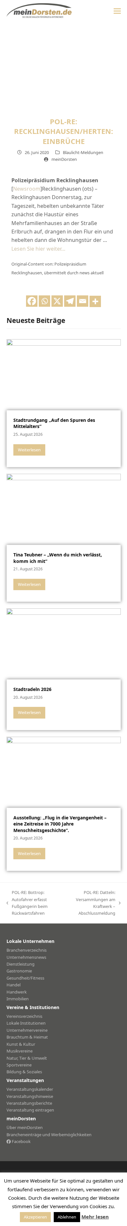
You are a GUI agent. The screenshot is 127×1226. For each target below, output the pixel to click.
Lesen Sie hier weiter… (38, 248)
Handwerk (17, 992)
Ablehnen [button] (67, 1217)
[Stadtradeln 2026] (64, 643)
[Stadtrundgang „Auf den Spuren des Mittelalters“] (64, 374)
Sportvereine (19, 1065)
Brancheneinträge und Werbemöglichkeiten (49, 1134)
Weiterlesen (29, 450)
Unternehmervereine (27, 1030)
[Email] (82, 301)
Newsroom (26, 188)
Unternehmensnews (26, 957)
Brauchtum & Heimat (27, 1037)
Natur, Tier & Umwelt (27, 1058)
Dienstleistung (21, 964)
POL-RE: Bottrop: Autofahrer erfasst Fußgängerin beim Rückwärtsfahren (27, 902)
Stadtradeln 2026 (32, 689)
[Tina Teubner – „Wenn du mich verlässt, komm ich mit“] (64, 509)
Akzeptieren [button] (35, 1217)
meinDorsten (64, 159)
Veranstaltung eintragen (30, 1110)
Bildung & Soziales (24, 1072)
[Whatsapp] (44, 301)
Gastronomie (19, 971)
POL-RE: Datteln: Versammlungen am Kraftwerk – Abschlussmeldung (92, 902)
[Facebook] (31, 301)
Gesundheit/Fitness (25, 978)
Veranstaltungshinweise (30, 1096)
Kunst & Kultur (21, 1044)
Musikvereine (20, 1051)
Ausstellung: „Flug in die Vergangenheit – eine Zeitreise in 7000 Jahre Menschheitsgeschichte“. (59, 824)
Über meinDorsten (25, 1127)
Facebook (21, 1141)
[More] (95, 301)
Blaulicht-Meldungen (83, 152)
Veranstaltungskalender (30, 1089)
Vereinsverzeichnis (24, 1016)
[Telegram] (70, 301)
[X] (57, 301)
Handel (14, 985)
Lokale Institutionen (26, 1023)
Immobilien (18, 999)
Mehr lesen (95, 1216)
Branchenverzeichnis (27, 950)
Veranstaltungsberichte (29, 1103)
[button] (117, 11)
